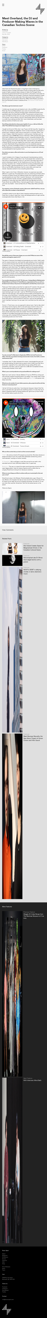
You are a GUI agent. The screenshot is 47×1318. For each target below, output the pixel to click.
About (3, 1253)
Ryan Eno (31, 378)
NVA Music (5, 41)
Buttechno (5, 466)
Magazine (4, 1255)
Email (3, 50)
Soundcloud (5, 1290)
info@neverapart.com (8, 1299)
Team (3, 1270)
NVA (3, 1262)
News (3, 1268)
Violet (3, 455)
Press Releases (6, 1266)
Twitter (4, 49)
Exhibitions (5, 1257)
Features (4, 1260)
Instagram (5, 1288)
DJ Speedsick (5, 461)
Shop (3, 1263)
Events (4, 1258)
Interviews (5, 40)
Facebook (4, 47)
